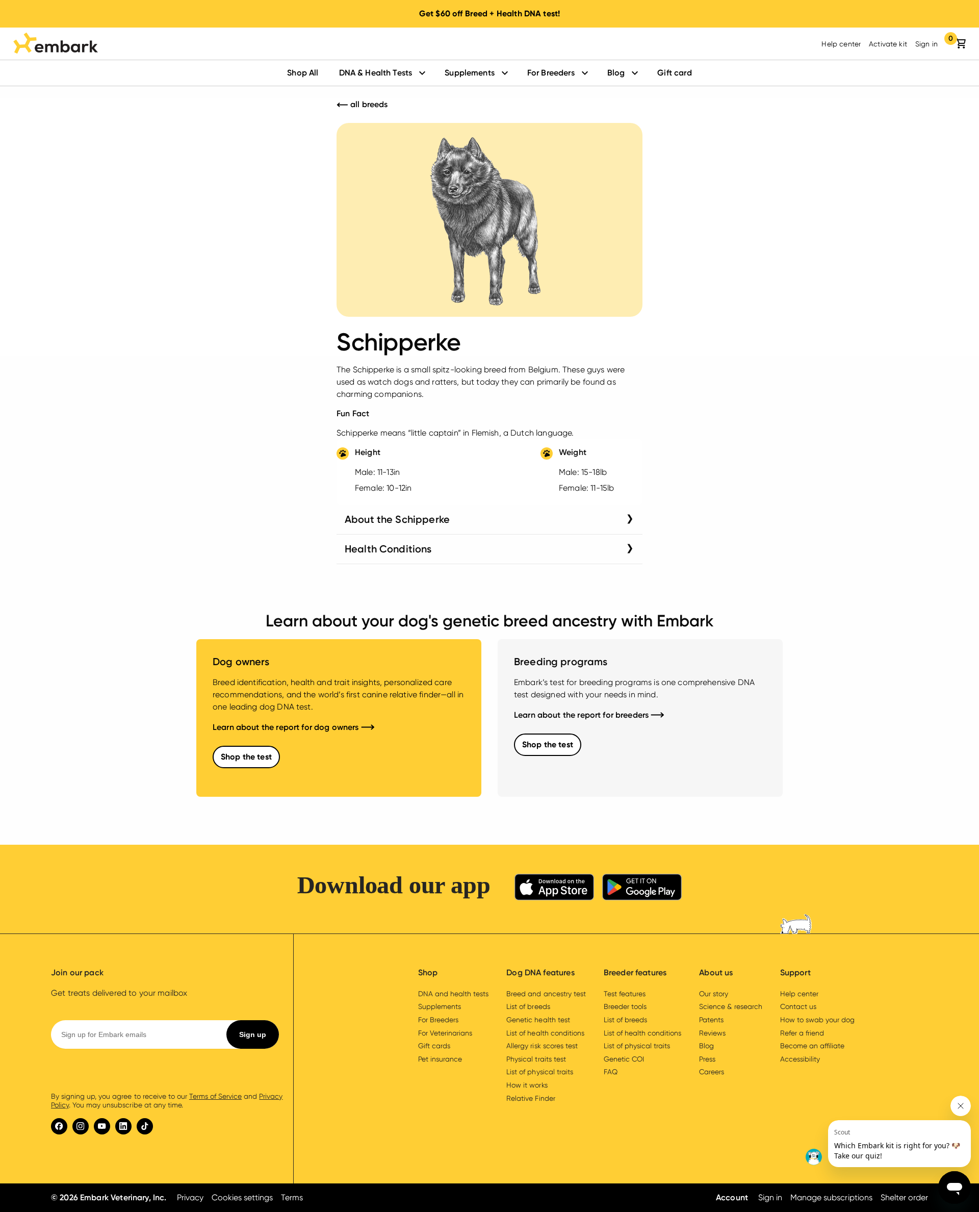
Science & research (730, 1006)
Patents (711, 1020)
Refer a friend (802, 1033)
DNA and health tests (453, 994)
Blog (616, 73)
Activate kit (888, 44)
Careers (711, 1072)
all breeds (368, 104)
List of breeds (528, 1006)
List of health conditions (545, 1033)
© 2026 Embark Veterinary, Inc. (109, 1197)
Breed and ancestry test (545, 994)
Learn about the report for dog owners (287, 727)
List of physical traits (539, 1072)
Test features (625, 994)
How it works (526, 1085)
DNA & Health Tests (376, 73)
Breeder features (635, 972)
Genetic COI (624, 1059)
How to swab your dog (817, 1020)
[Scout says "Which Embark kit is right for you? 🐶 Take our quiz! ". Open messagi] (887, 1131)
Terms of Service (215, 1096)
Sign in (926, 44)
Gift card (674, 73)
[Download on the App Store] (554, 889)
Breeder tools (625, 1006)
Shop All (302, 73)
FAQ (610, 1072)
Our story (713, 994)
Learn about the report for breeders (582, 715)
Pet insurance (440, 1059)
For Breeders (551, 73)
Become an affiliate (812, 1046)
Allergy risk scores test (542, 1046)
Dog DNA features (540, 972)
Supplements (470, 73)
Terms (292, 1197)
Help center (841, 44)
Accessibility (800, 1059)
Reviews (712, 1033)
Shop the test (246, 757)
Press (707, 1059)
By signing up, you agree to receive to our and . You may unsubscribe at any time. (167, 1100)
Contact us (798, 1006)
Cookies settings (242, 1197)
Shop (428, 972)
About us (716, 972)
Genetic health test (538, 1020)
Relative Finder (530, 1098)
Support (795, 972)
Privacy (190, 1197)
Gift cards (434, 1046)
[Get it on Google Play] (642, 889)
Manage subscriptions (831, 1197)
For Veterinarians (445, 1033)
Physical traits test (535, 1059)
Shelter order (904, 1197)
